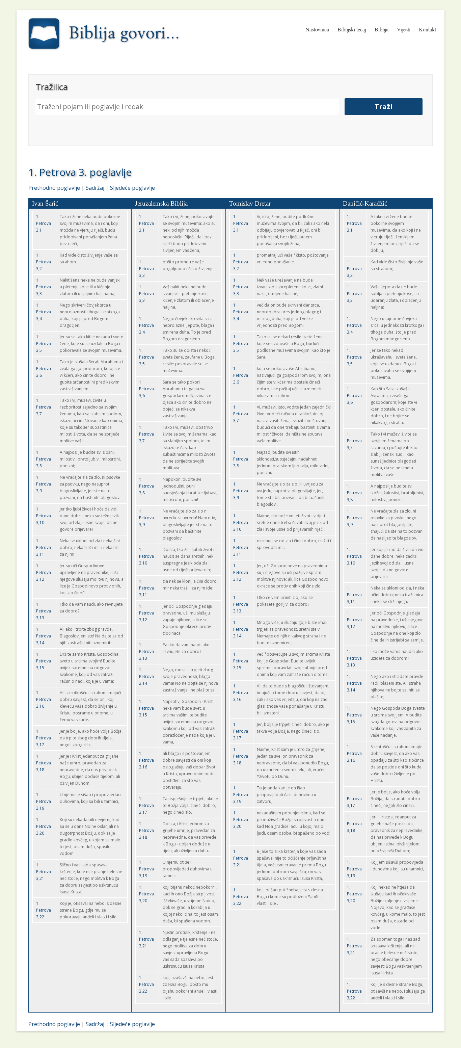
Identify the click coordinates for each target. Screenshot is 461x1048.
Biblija (381, 29)
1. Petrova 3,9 (43, 484)
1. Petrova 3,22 (43, 910)
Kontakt (427, 29)
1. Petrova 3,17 (43, 738)
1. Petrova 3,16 (43, 699)
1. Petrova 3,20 (43, 826)
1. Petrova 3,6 (43, 368)
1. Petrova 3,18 (43, 762)
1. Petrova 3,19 (43, 801)
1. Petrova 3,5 (43, 343)
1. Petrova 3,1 (43, 223)
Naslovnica (317, 29)
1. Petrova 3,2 (43, 261)
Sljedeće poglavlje (132, 187)
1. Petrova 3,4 (43, 311)
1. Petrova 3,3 (43, 286)
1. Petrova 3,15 (43, 661)
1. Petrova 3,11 (43, 547)
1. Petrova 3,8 (43, 459)
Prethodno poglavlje (54, 187)
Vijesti (403, 29)
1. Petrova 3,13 (43, 611)
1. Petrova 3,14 (43, 636)
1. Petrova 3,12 (43, 572)
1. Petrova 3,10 (43, 515)
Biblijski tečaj (351, 29)
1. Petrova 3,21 (43, 871)
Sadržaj (95, 187)
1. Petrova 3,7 (43, 407)
